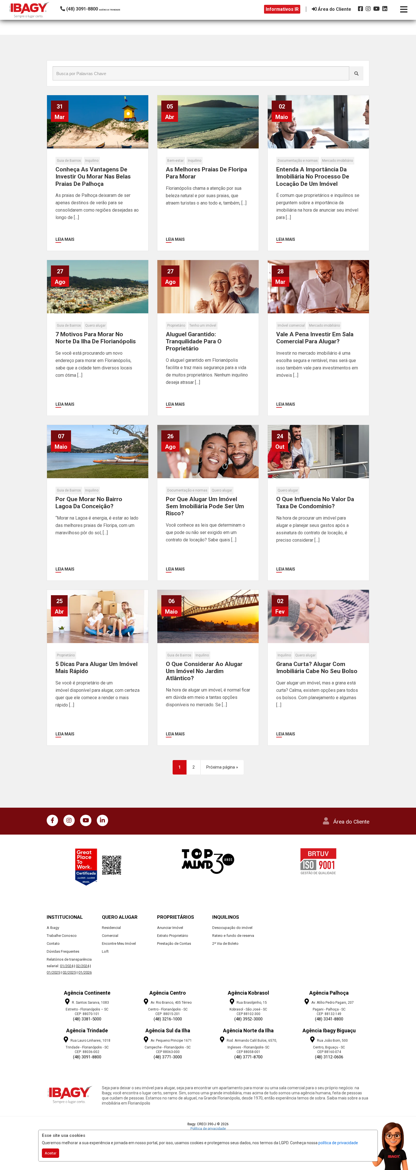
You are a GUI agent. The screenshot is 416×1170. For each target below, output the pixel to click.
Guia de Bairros (69, 161)
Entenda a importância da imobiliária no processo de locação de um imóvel (312, 176)
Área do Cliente (351, 821)
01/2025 (53, 972)
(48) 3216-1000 (168, 1019)
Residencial (111, 928)
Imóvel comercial (291, 325)
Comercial (110, 935)
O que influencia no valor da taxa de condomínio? (315, 503)
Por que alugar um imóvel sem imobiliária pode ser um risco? (205, 506)
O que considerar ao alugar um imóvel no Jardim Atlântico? (204, 671)
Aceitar (50, 1153)
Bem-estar (175, 161)
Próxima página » (222, 767)
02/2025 (69, 972)
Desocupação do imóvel (232, 928)
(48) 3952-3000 (248, 1019)
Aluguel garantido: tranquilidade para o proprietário (194, 341)
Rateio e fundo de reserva (233, 935)
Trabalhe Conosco (62, 935)
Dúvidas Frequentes (63, 951)
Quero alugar (95, 325)
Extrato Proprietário (172, 935)
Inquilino (91, 161)
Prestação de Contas (174, 943)
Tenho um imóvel (202, 325)
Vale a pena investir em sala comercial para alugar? (314, 338)
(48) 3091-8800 (87, 1057)
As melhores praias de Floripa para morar (206, 173)
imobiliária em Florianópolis (126, 1103)
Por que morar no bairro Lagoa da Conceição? (88, 503)
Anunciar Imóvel (170, 928)
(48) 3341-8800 (329, 1019)
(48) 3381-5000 (87, 1019)
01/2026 (85, 972)
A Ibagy (53, 928)
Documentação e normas (298, 161)
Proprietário (176, 325)
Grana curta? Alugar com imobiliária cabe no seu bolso (316, 668)
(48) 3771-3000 (168, 1057)
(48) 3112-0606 (329, 1057)
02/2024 (82, 966)
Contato (53, 943)
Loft (105, 951)
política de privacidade (338, 1143)
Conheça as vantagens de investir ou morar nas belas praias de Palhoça (93, 176)
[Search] (356, 73)
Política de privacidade (208, 1129)
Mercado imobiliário (337, 161)
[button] (98, 9)
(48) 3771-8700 (248, 1057)
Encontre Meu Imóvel (119, 943)
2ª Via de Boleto (225, 943)
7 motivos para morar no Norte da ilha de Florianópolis (95, 338)
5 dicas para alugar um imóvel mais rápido (96, 668)
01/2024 (66, 966)
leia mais (64, 239)
